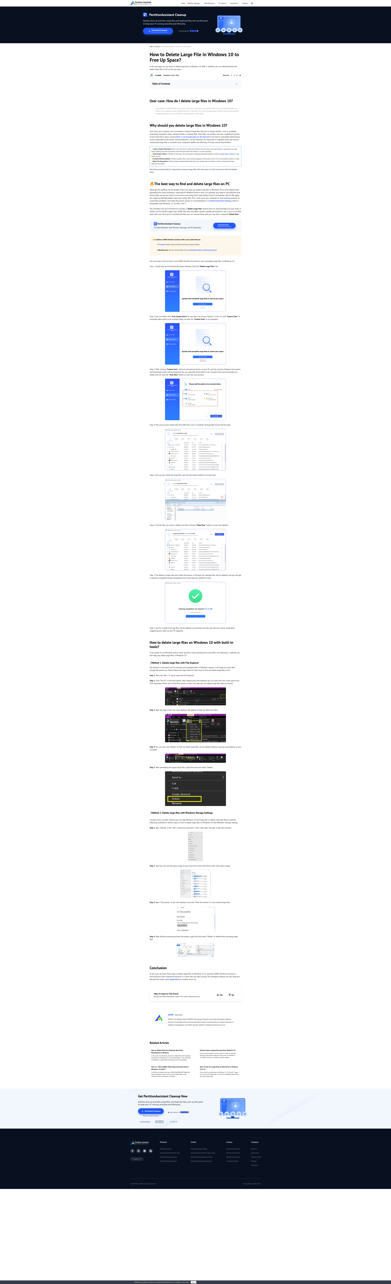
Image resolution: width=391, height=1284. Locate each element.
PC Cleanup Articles (232, 1161)
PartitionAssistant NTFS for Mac (170, 1153)
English (136, 1159)
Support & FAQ (256, 1157)
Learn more (185, 1282)
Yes (221, 995)
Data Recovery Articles (233, 1157)
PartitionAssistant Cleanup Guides (201, 1161)
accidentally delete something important (202, 250)
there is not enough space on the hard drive (193, 137)
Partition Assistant (165, 1149)
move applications (172, 979)
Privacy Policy (247, 1184)
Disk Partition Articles (233, 1149)
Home (151, 46)
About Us (254, 1149)
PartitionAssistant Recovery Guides (201, 1157)
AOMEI (159, 75)
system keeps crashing (227, 154)
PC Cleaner (157, 46)
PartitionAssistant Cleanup (220, 201)
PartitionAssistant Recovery (168, 1157)
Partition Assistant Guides (199, 1149)
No (233, 995)
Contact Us (254, 1165)
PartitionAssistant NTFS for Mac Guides (203, 1153)
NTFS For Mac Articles (233, 1153)
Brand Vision (255, 1153)
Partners (253, 1161)
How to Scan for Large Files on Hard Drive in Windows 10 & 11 (219, 1068)
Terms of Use (257, 1184)
